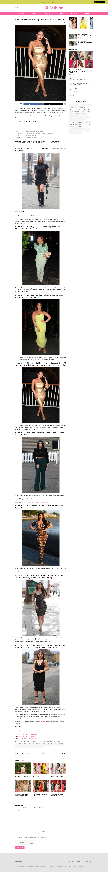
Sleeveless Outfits (19, 746)
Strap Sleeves (72, 130)
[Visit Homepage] (54, 8)
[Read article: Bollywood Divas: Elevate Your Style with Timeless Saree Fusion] (41, 786)
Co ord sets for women (48, 741)
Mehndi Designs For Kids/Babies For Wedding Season (81, 84)
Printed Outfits (28, 745)
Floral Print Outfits (77, 113)
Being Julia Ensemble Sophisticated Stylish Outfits (85, 35)
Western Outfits (41, 746)
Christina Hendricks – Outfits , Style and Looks (27, 738)
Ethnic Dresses (88, 111)
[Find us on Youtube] (22, 8)
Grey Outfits (86, 115)
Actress (71, 105)
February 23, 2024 (18, 22)
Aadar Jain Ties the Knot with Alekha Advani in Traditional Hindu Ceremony (57, 795)
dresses (83, 111)
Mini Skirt (77, 120)
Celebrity (76, 107)
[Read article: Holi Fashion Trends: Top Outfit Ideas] (41, 768)
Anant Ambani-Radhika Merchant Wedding (81, 89)
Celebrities (74, 13)
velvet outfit (34, 746)
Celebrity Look (82, 107)
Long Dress (61, 743)
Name (16, 826)
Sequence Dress (43, 745)
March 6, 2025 (35, 778)
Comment (17, 810)
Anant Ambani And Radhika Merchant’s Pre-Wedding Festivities (82, 78)
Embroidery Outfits (19, 743)
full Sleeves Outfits (73, 115)
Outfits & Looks (88, 122)
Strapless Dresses (27, 746)
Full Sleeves (84, 113)
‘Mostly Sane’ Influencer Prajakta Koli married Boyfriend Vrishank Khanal (22, 795)
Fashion (21, 13)
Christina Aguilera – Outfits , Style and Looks (26, 736)
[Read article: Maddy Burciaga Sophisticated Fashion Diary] (73, 43)
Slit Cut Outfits (77, 128)
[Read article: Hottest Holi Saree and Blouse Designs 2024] (58, 768)
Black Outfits (20, 741)
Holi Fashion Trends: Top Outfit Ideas (26, 216)
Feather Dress (31, 743)
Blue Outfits (82, 105)
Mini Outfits (72, 120)
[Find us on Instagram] (17, 8)
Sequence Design (36, 745)
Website (43, 831)
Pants (23, 745)
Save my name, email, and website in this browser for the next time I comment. (31, 837)
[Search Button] (91, 8)
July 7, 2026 (17, 778)
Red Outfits (88, 124)
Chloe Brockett (35, 741)
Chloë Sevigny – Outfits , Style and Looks (26, 732)
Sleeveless (62, 745)
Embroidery (60, 741)
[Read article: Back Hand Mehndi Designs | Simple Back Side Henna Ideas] (81, 59)
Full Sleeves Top (38, 743)
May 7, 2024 (79, 37)
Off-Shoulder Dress (73, 122)
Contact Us (91, 861)
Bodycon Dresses (27, 741)
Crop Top (54, 741)
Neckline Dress (83, 120)
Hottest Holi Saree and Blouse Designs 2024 (57, 775)
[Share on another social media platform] (65, 104)
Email (16, 831)
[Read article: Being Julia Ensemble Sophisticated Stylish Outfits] (73, 36)
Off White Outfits (81, 122)
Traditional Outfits (79, 130)
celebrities (71, 107)
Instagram (42, 721)
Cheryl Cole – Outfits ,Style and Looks (25, 730)
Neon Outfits (18, 745)
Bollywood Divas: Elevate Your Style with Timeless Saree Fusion (40, 794)
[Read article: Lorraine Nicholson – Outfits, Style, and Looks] (23, 768)
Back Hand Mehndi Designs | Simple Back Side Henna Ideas (78, 71)
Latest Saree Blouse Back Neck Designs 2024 (82, 95)
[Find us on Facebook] (15, 8)
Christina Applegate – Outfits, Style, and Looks (35, 502)
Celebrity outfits (72, 109)
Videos (87, 13)
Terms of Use (86, 861)
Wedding (60, 13)
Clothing (28, 22)
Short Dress (56, 745)
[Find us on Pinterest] (19, 8)
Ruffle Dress (72, 126)
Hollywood (55, 743)
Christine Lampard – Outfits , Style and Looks (27, 734)
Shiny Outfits (50, 745)
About (70, 861)
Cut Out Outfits (77, 111)
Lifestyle (47, 13)
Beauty (34, 13)
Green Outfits (49, 743)
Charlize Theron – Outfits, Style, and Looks (33, 145)
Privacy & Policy (79, 861)
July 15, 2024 (80, 44)
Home (16, 16)
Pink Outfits (75, 124)
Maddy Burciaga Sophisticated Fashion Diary (85, 42)
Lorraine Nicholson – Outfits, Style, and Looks (28, 214)
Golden (44, 743)
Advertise (73, 861)
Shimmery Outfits (79, 126)
